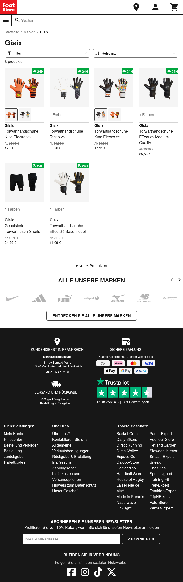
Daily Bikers (127, 439)
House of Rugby (130, 479)
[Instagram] (85, 572)
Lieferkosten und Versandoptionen (66, 476)
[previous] (171, 280)
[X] (111, 572)
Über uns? (61, 433)
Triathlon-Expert (163, 491)
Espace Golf (127, 456)
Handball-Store (129, 473)
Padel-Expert (161, 433)
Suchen (27, 20)
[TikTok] (98, 572)
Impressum (61, 462)
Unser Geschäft (65, 491)
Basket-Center (129, 433)
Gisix (9, 125)
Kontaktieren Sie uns (57, 357)
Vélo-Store (159, 502)
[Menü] (5, 20)
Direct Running (129, 445)
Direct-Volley (127, 450)
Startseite (12, 32)
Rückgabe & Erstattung (71, 456)
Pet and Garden (163, 445)
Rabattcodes (14, 462)
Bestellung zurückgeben (55, 403)
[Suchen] (17, 20)
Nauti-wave (126, 502)
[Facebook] (71, 572)
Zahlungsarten (64, 468)
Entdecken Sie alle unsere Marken (91, 315)
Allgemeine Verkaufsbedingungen (70, 447)
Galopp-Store (128, 462)
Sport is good (161, 473)
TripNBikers (160, 496)
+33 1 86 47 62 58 (57, 372)
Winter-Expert (161, 508)
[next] (179, 280)
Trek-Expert (159, 485)
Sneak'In (157, 462)
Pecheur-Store (162, 439)
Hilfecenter (13, 439)
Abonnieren (141, 539)
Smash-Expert (162, 456)
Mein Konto (13, 433)
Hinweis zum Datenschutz (74, 485)
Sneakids (158, 468)
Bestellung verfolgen (21, 445)
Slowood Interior (163, 450)
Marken (29, 32)
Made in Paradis (130, 496)
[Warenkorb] (174, 7)
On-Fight (124, 508)
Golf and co (126, 468)
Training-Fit (159, 479)
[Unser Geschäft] (136, 7)
